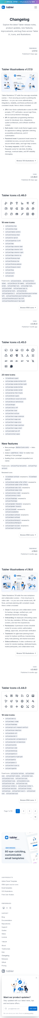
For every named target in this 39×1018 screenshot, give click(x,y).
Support (4, 927)
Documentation (7, 920)
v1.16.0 (34, 551)
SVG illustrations (7, 891)
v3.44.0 (34, 669)
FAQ (3, 952)
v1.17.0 (34, 51)
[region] (19, 2)
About (4, 945)
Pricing (4, 965)
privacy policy (29, 1013)
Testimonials (6, 949)
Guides (4, 930)
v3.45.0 (33, 324)
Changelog (5, 955)
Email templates (7, 888)
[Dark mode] (10, 907)
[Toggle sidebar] (35, 7)
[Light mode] (7, 907)
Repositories (6, 924)
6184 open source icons (10, 884)
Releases (5, 959)
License (4, 937)
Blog (3, 917)
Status (4, 934)
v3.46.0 (34, 177)
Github (4, 962)
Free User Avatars (8, 894)
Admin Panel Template (9, 881)
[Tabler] (8, 7)
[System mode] (3, 907)
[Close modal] (36, 977)
